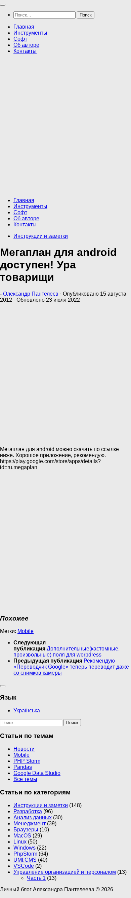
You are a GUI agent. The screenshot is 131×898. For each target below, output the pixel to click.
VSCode (23, 866)
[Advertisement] (65, 125)
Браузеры (25, 829)
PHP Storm (26, 761)
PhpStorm (25, 854)
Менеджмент (29, 823)
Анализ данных (32, 817)
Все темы (25, 779)
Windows (24, 848)
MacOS (22, 835)
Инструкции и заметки (40, 236)
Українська (26, 710)
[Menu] (2, 5)
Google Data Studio (36, 773)
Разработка (27, 811)
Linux (20, 842)
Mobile (25, 631)
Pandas (22, 767)
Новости (24, 749)
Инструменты (30, 33)
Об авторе (26, 45)
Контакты (25, 51)
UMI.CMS (25, 860)
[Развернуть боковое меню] (2, 686)
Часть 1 (36, 878)
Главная (23, 27)
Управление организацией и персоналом (64, 872)
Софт (20, 39)
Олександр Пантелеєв (30, 294)
